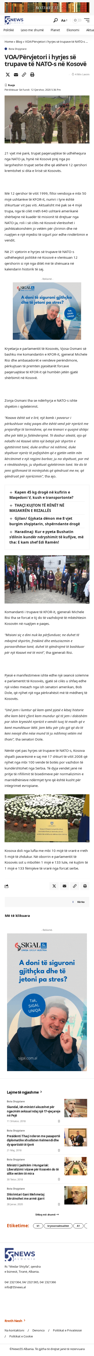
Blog (19, 41)
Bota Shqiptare (17, 49)
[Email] (16, 74)
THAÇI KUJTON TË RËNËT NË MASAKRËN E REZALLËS (36, 508)
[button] (55, 20)
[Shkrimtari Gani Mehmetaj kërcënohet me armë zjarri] (75, 1195)
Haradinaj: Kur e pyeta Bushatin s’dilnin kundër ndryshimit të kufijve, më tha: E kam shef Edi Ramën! (46, 537)
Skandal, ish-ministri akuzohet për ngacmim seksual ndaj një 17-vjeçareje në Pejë (33, 1111)
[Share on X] (8, 74)
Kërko (81, 902)
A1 (78, 1225)
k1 (38, 1225)
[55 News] (14, 20)
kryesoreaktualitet (58, 1225)
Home (9, 41)
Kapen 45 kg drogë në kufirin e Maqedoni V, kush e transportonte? (41, 495)
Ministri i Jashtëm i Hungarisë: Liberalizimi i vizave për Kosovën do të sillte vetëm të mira (33, 1169)
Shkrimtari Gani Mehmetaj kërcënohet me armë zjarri (25, 1196)
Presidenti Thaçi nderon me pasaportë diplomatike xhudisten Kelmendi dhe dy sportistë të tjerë (33, 1140)
